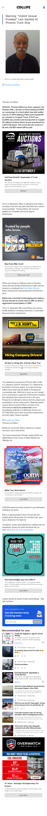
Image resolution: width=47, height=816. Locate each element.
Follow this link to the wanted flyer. (20, 530)
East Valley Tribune (31, 288)
